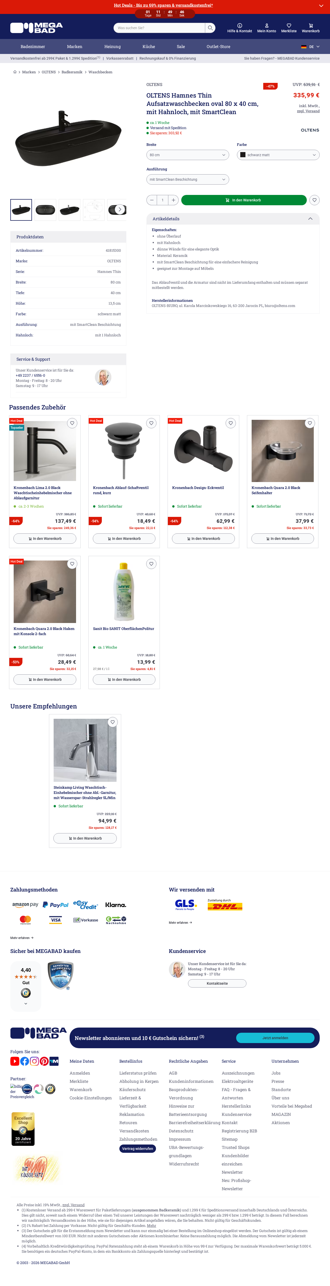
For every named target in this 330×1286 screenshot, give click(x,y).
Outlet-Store (218, 46)
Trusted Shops (236, 1147)
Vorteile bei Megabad (291, 1106)
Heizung (112, 46)
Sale (181, 46)
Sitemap (229, 1139)
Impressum (180, 1139)
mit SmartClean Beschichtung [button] (173, 179)
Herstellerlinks (236, 1106)
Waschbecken (100, 71)
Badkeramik (72, 71)
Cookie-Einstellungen (91, 1097)
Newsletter (232, 1172)
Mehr (151, 1225)
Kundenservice (236, 1114)
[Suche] (210, 28)
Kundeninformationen (191, 1081)
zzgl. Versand (73, 1204)
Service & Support (33, 359)
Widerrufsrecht (184, 1163)
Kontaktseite (217, 983)
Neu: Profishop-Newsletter (236, 1184)
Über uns (280, 1097)
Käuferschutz (132, 1089)
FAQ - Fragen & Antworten (236, 1093)
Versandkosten (134, 1130)
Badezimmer (33, 46)
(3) (202, 1036)
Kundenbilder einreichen (235, 1159)
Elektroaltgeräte (237, 1081)
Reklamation (132, 1114)
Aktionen (280, 1122)
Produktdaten (30, 236)
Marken (74, 46)
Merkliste (79, 1081)
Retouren (128, 1122)
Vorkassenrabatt (120, 58)
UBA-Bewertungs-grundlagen (186, 1151)
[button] (239, 28)
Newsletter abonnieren (139, 1038)
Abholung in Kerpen (139, 1081)
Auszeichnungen (238, 1073)
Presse (277, 1081)
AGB (173, 1073)
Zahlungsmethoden (138, 1139)
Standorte (281, 1089)
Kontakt (230, 1122)
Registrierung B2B (239, 1130)
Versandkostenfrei (53, 58)
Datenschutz (181, 1130)
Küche (149, 46)
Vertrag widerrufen (137, 1149)
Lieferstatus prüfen (138, 1073)
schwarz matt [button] (258, 155)
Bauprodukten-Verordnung (184, 1093)
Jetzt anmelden (275, 1038)
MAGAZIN (281, 1114)
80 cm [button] (155, 155)
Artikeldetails (166, 218)
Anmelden (80, 1073)
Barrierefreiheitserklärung (194, 1122)
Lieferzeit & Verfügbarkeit (132, 1102)
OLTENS (49, 71)
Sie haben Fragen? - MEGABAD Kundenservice (282, 58)
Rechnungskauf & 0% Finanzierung (167, 58)
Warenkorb (81, 1089)
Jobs (275, 1073)
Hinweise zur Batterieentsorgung (188, 1110)
